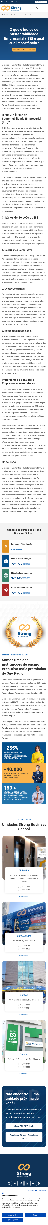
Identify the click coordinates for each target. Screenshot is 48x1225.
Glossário (17, 15)
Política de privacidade (37, 1190)
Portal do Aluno (40, 2)
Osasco (24, 1054)
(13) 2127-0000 (24, 1005)
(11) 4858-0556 (24, 1067)
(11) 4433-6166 (24, 946)
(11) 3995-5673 (24, 949)
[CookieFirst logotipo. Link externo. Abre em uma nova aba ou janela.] (3, 1193)
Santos (24, 995)
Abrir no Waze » (24, 896)
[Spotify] (38, 1183)
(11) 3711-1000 (24, 887)
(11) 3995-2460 (24, 890)
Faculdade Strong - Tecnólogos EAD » (24, 1137)
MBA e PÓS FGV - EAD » (24, 1126)
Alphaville (24, 870)
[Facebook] (21, 1183)
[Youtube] (15, 1183)
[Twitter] (32, 1183)
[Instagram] (9, 1183)
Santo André (24, 935)
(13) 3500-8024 (24, 1008)
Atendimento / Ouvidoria (10, 2)
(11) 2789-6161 (24, 1064)
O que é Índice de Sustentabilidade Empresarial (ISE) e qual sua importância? (26, 15)
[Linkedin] (26, 1183)
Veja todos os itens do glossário (24, 50)
